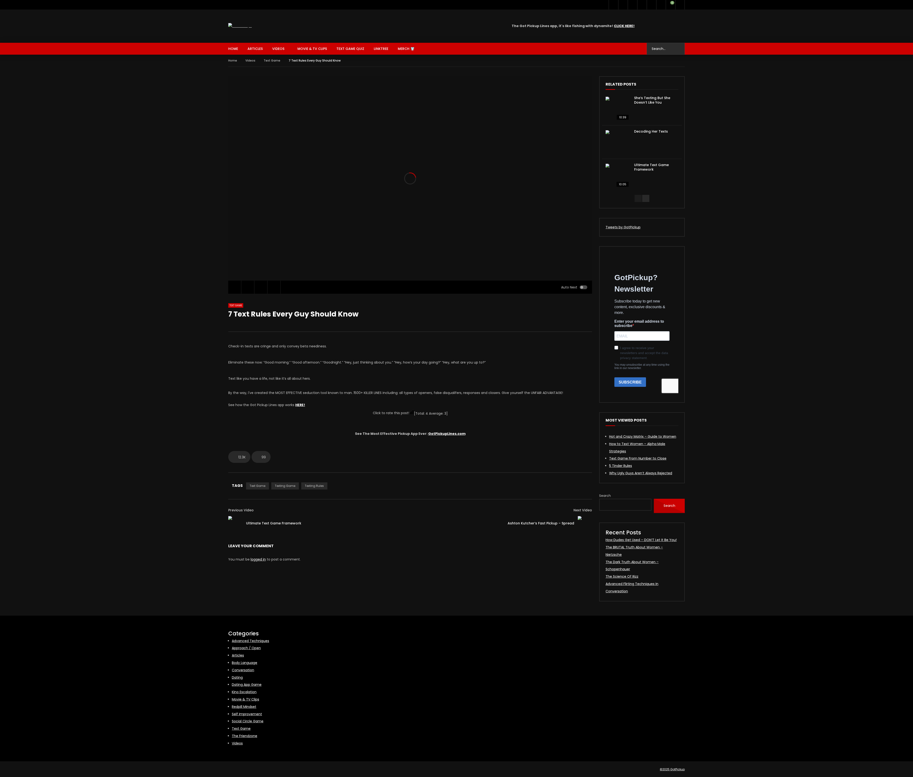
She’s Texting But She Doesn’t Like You (652, 100)
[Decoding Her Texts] (617, 142)
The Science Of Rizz (622, 576)
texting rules (314, 486)
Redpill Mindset (244, 706)
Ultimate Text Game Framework (273, 523)
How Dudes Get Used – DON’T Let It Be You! (641, 539)
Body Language (244, 662)
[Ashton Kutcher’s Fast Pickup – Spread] (585, 523)
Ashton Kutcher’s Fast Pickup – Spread (541, 523)
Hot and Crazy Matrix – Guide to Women (642, 436)
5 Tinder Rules (620, 465)
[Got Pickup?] (240, 26)
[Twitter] (613, 5)
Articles (255, 48)
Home (233, 48)
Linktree (381, 48)
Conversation (243, 670)
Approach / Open (246, 648)
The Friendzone (244, 736)
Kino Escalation (244, 692)
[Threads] (651, 5)
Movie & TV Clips (312, 48)
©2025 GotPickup (672, 769)
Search (605, 495)
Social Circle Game (247, 721)
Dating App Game (247, 684)
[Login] (680, 5)
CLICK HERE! (624, 26)
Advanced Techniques (250, 640)
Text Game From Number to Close (637, 458)
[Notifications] (661, 5)
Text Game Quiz (350, 48)
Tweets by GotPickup (623, 227)
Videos (278, 48)
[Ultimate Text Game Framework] (235, 523)
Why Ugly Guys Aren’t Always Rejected (640, 473)
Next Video (582, 510)
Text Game (272, 60)
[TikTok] (642, 5)
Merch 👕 (406, 48)
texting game (285, 486)
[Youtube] (623, 5)
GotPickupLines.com (447, 433)
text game (257, 486)
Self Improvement (247, 714)
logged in (258, 559)
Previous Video (241, 510)
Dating (237, 677)
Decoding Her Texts (651, 131)
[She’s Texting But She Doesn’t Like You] (617, 108)
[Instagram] (632, 5)
